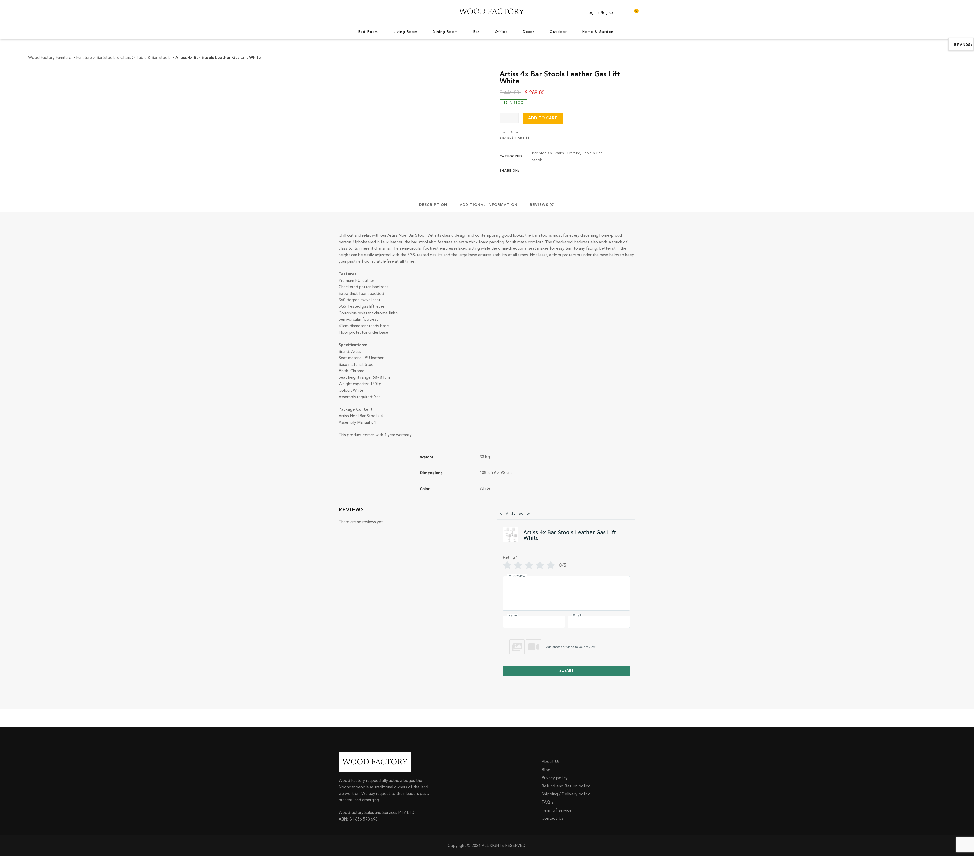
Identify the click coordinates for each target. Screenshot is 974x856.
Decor (528, 32)
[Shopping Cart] (633, 12)
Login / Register (601, 12)
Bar (476, 32)
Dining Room (445, 32)
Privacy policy (555, 778)
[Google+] (553, 171)
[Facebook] (533, 171)
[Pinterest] (563, 171)
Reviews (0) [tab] (542, 205)
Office (501, 32)
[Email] (573, 171)
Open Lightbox (311, 73)
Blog (546, 770)
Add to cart (542, 118)
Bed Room (368, 32)
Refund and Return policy (566, 786)
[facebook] (340, 12)
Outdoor (558, 32)
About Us (551, 762)
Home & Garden (597, 32)
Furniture (573, 153)
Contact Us (552, 818)
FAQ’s (547, 802)
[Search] (623, 12)
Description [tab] (433, 205)
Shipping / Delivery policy (566, 794)
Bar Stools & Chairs (548, 153)
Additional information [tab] (489, 205)
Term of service (557, 810)
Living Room (405, 32)
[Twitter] (543, 171)
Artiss (514, 132)
